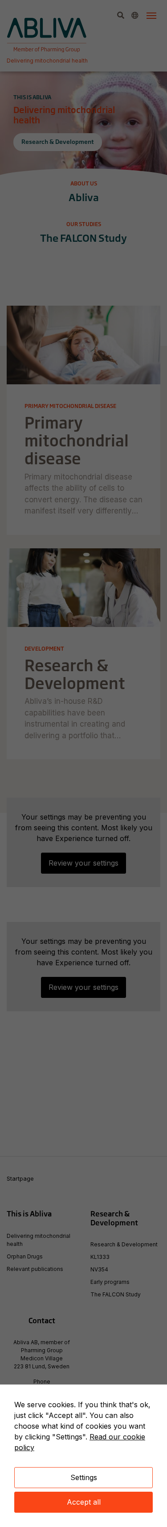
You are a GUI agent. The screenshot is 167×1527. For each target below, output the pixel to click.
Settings (83, 1477)
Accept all (84, 1502)
